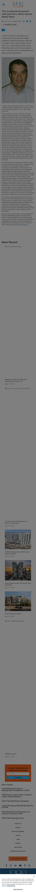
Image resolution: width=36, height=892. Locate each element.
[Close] (34, 876)
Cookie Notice (11, 886)
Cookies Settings (18, 889)
